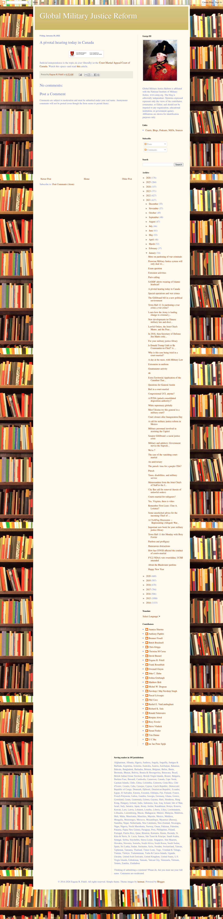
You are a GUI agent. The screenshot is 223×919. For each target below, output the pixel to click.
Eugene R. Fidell (156, 660)
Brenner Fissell (156, 638)
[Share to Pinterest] (98, 74)
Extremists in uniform (158, 364)
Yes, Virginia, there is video (161, 501)
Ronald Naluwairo (157, 713)
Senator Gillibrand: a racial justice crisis (164, 437)
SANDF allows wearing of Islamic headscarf (164, 283)
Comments (151, 149)
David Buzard (155, 656)
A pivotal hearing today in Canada (164, 288)
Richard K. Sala (156, 708)
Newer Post (45, 178)
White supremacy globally (160, 405)
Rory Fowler (154, 722)
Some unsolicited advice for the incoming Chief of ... (162, 514)
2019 (148, 580)
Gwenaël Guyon (156, 669)
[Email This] (86, 74)
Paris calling (154, 277)
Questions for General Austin (161, 384)
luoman (140, 881)
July (151, 226)
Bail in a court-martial (158, 389)
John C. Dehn (155, 673)
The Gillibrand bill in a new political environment (165, 299)
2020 (148, 576)
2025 (148, 182)
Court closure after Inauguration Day (165, 416)
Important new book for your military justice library (165, 528)
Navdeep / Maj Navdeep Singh (163, 691)
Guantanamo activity (157, 368)
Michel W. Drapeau (158, 686)
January (153, 252)
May (151, 234)
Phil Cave (153, 700)
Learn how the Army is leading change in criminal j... (162, 313)
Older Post (127, 178)
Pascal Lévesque (156, 695)
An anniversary (155, 461)
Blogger (160, 881)
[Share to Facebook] (95, 74)
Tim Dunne (154, 735)
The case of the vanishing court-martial (163, 456)
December (154, 203)
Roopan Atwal (155, 717)
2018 (148, 584)
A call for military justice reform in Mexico (164, 423)
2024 (148, 186)
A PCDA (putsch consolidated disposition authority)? (162, 399)
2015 (148, 598)
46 (149, 373)
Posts (149, 144)
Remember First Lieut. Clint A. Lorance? (162, 507)
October (153, 212)
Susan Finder (155, 730)
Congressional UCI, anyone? (161, 393)
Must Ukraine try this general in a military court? (163, 411)
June (151, 230)
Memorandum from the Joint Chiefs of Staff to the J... (164, 484)
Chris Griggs (154, 647)
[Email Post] (80, 74)
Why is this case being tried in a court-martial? (163, 354)
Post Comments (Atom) (63, 184)
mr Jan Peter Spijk (157, 744)
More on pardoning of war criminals (165, 256)
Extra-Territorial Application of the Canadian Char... (164, 379)
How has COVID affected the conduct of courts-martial (165, 552)
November (154, 208)
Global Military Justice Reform (88, 15)
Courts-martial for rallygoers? (161, 496)
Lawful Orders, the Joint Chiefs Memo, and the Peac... (162, 328)
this (78, 66)
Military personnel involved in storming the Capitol (162, 430)
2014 (148, 602)
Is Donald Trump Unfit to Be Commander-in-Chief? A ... (162, 347)
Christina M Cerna (157, 651)
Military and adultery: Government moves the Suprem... (164, 444)
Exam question (155, 268)
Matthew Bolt (155, 682)
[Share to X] (92, 74)
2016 (148, 593)
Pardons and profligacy (158, 541)
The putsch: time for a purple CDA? (164, 466)
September (154, 217)
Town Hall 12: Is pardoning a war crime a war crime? (164, 306)
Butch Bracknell (156, 642)
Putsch (151, 470)
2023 (148, 191)
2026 (148, 177)
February (153, 248)
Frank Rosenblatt (156, 664)
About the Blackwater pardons (162, 564)
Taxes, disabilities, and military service (162, 476)
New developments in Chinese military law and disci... (162, 321)
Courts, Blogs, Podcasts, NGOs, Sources (164, 130)
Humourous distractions (159, 546)
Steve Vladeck (155, 726)
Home (86, 178)
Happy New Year (156, 569)
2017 (148, 589)
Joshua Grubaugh (157, 678)
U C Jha (152, 739)
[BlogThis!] (89, 74)
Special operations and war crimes (164, 293)
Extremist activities (157, 272)
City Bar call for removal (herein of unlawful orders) (164, 491)
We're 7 (151, 450)
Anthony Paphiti (156, 634)
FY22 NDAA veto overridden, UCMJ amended (165, 559)
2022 (148, 195)
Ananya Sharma (156, 629)
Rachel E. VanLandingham (161, 704)
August (152, 221)
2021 (148, 200)
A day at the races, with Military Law (165, 359)
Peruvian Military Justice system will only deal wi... (165, 262)
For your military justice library (163, 340)
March (152, 243)
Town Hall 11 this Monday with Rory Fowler (165, 536)
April (151, 239)
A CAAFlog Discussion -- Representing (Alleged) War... (163, 521)
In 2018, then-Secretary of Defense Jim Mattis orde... (164, 335)
